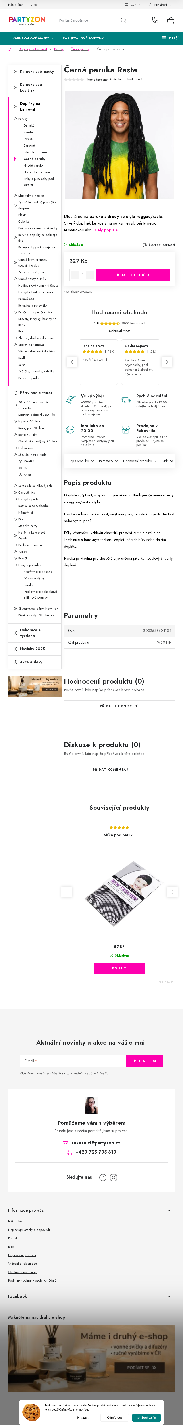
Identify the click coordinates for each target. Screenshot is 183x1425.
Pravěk (23, 558)
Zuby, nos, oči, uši (31, 272)
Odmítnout (114, 1417)
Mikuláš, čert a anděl (33, 454)
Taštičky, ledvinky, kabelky (36, 371)
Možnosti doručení (162, 245)
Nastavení (84, 1417)
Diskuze (167, 461)
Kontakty (14, 1238)
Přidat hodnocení (119, 706)
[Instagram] (113, 1177)
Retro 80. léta (27, 434)
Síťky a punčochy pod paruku (39, 182)
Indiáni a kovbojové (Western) (32, 535)
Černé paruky (35, 159)
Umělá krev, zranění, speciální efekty (32, 262)
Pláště (22, 215)
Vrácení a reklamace (22, 1263)
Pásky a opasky (28, 378)
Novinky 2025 (32, 648)
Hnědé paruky (33, 165)
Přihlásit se (144, 1061)
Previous (72, 362)
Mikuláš (29, 461)
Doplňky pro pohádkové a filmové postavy (40, 594)
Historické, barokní (37, 172)
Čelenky (23, 221)
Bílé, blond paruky (36, 152)
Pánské (28, 132)
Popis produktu (79, 461)
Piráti (21, 519)
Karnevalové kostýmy (31, 87)
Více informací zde (78, 1409)
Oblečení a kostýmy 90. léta (38, 441)
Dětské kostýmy (34, 578)
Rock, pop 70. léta (31, 428)
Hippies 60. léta (29, 421)
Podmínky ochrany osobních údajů (32, 1280)
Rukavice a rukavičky (32, 305)
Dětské (28, 139)
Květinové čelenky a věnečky (38, 228)
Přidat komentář (111, 769)
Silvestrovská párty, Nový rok (38, 608)
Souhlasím (148, 1417)
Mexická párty (27, 526)
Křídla (22, 358)
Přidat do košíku (133, 275)
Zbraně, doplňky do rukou (36, 338)
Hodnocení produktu (137, 461)
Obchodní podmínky (22, 1272)
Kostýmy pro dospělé (38, 571)
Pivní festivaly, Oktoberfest (36, 615)
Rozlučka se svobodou (34, 506)
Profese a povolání (31, 545)
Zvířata (23, 551)
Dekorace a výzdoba (30, 632)
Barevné (29, 145)
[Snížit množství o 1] (75, 275)
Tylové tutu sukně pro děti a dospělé (37, 205)
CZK (133, 4)
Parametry (106, 461)
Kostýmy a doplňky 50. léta (37, 414)
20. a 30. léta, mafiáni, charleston (34, 405)
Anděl (28, 474)
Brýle (21, 331)
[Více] (170, 38)
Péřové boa (26, 299)
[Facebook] (102, 1177)
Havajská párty (28, 499)
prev (66, 892)
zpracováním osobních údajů (86, 1073)
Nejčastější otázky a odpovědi (29, 1230)
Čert (27, 468)
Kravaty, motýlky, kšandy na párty (37, 322)
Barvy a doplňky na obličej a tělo (38, 238)
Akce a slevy (31, 662)
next (172, 892)
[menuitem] (33, 38)
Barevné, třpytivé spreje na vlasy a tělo (36, 250)
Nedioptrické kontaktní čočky (38, 285)
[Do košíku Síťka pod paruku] (119, 968)
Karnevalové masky (37, 71)
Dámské (29, 125)
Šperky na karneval (31, 344)
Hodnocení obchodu (119, 312)
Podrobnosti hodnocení (126, 79)
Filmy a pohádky (29, 565)
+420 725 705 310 (156, 20)
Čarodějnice (27, 492)
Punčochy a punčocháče (35, 312)
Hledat (123, 20)
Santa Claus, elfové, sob (35, 486)
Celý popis (104, 230)
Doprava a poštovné (22, 1255)
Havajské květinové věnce (36, 292)
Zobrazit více (119, 330)
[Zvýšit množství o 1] (90, 275)
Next (167, 362)
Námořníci (25, 512)
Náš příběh (15, 4)
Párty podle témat (36, 392)
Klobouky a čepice (31, 195)
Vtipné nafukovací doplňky (36, 351)
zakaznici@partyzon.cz (96, 1143)
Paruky (23, 119)
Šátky (22, 364)
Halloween (25, 448)
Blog (11, 1246)
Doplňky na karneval (30, 106)
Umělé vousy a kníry (32, 279)
